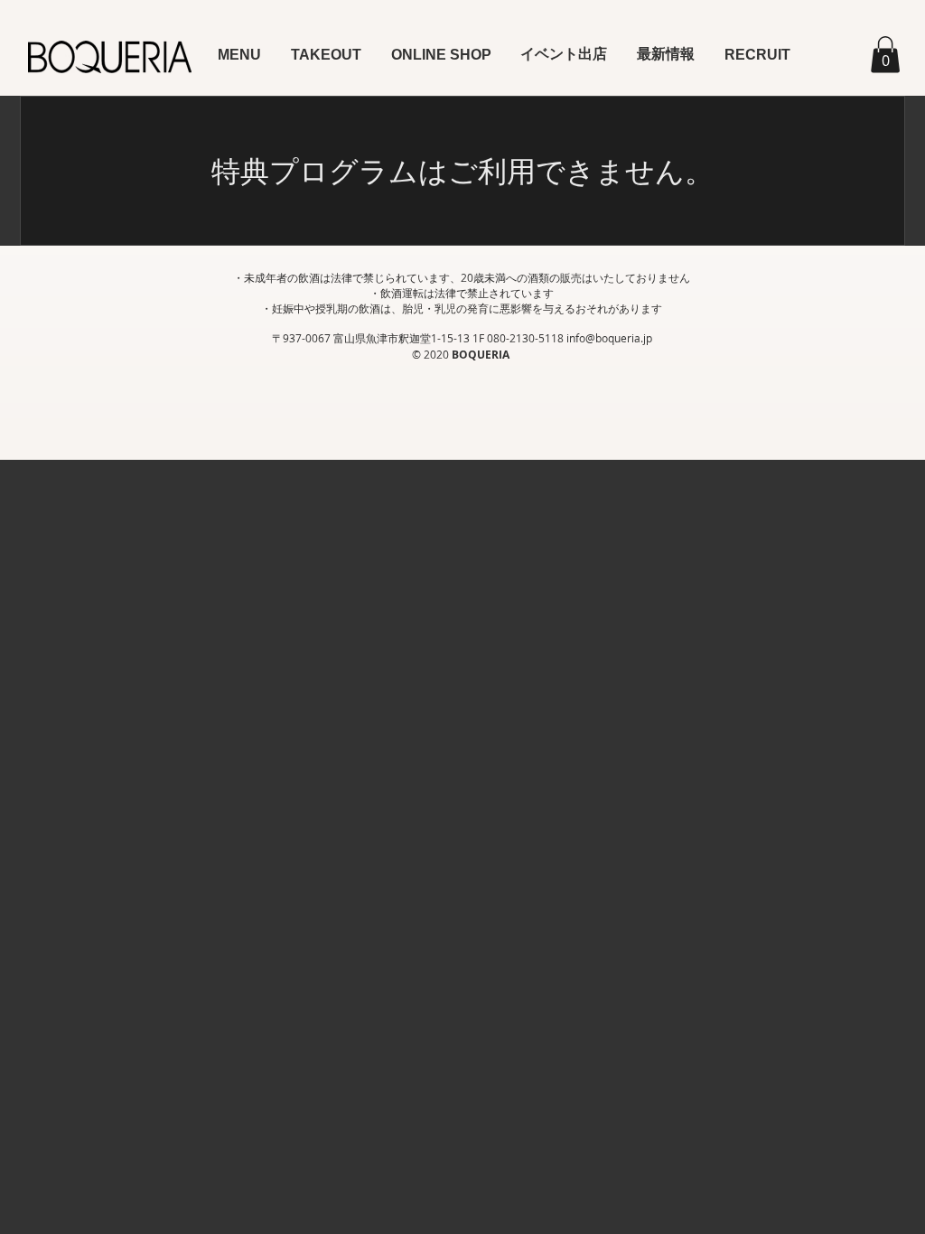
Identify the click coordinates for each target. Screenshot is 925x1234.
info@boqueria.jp (609, 338)
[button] (240, 54)
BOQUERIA (482, 354)
